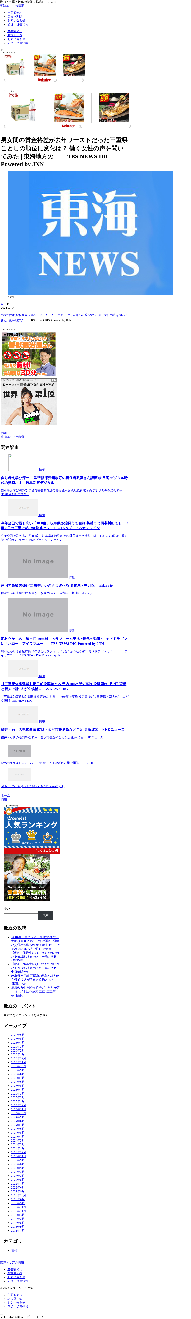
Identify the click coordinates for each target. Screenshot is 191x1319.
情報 (4, 433)
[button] (8, 304)
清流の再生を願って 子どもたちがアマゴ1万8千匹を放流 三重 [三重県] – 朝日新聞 (35, 991)
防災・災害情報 (17, 1281)
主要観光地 (14, 1269)
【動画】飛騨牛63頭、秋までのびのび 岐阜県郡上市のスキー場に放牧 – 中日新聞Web (35, 967)
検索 (7, 908)
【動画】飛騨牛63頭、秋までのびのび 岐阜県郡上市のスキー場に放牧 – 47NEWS (35, 956)
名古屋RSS (14, 1273)
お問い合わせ (16, 1277)
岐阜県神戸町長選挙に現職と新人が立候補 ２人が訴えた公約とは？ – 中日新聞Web (35, 979)
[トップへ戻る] (1, 1314)
